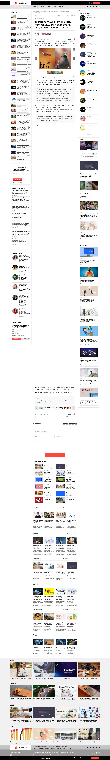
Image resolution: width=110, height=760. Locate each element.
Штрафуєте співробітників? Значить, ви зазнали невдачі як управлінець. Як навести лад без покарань (88, 341)
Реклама (58, 746)
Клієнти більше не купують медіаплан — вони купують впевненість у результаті (87, 300)
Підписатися (17, 179)
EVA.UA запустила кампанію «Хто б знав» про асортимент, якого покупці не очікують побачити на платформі (89, 215)
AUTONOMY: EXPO (91, 63)
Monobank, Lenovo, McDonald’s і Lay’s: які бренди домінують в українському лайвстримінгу (23, 152)
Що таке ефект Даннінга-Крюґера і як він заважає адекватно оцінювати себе (43, 742)
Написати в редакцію (40, 416)
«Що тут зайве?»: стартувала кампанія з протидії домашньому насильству (23, 116)
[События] (91, 3)
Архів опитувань (16, 342)
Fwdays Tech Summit (92, 99)
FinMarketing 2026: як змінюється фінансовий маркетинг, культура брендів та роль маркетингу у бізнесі (23, 93)
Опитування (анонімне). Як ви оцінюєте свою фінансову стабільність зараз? (20, 326)
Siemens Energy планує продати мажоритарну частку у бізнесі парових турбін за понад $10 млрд (21, 225)
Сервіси (42, 6)
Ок (95, 757)
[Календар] (89, 3)
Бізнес (42, 3)
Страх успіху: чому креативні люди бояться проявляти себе (89, 742)
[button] (76, 508)
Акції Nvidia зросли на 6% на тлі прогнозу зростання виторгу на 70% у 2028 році (20, 208)
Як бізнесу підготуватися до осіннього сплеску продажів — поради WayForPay (23, 122)
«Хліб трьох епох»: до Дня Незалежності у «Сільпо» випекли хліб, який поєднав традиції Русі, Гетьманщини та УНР (23, 81)
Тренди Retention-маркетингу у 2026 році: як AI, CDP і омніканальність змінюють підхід (88, 362)
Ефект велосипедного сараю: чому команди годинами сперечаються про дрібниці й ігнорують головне (66, 742)
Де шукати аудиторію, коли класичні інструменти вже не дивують (70, 475)
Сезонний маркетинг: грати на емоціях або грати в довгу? (48, 494)
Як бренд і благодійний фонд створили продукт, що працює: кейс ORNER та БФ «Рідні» (48, 468)
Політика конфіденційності (40, 746)
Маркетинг (35, 3)
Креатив (63, 15)
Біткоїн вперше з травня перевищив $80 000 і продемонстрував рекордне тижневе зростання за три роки (20, 240)
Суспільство (54, 3)
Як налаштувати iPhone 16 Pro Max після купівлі (43, 699)
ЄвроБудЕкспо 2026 (92, 127)
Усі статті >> (65, 507)
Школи (54, 6)
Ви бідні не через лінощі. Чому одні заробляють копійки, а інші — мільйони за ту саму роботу (88, 382)
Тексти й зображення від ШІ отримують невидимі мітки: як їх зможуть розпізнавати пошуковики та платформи (24, 146)
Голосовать (17, 338)
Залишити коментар (55, 454)
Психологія (14, 726)
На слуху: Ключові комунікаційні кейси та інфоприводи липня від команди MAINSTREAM (70, 468)
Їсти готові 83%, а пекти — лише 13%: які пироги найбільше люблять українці (23, 52)
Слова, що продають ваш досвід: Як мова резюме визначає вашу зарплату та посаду (21, 233)
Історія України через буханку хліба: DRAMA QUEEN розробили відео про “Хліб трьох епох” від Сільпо (24, 23)
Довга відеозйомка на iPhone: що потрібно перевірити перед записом (89, 699)
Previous (36, 58)
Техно (47, 3)
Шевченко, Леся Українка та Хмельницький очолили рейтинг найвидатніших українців (24, 64)
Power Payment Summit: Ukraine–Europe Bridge (91, 73)
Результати (26, 338)
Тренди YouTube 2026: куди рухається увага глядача (87, 281)
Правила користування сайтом (41, 748)
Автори (49, 6)
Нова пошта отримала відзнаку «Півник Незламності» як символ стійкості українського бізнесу (23, 34)
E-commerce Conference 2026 (91, 109)
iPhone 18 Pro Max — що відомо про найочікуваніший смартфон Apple (66, 699)
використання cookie (66, 757)
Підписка (96, 3)
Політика (69, 748)
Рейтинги (61, 6)
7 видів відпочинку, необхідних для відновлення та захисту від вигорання (20, 192)
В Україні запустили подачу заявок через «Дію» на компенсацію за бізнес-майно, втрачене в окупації (20, 215)
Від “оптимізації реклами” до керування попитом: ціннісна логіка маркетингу (87, 320)
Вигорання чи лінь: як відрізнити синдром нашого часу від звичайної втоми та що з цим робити (21, 742)
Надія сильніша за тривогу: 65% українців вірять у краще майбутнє (23, 105)
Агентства (35, 6)
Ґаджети (13, 683)
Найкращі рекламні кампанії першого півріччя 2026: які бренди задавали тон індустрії (88, 235)
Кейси (12, 705)
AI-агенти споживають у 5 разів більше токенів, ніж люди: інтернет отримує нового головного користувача (23, 40)
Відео (60, 15)
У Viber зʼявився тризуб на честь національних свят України (24, 75)
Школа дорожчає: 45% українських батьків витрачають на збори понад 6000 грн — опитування (23, 111)
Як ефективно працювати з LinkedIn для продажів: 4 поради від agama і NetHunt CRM (70, 495)
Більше (21, 161)
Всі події (89, 134)
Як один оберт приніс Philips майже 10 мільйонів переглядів (47, 488)
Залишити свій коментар (70, 423)
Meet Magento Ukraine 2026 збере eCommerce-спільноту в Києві (91, 37)
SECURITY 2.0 (90, 118)
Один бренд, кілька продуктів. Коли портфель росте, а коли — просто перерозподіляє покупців (70, 489)
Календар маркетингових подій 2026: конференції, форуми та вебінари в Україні (23, 99)
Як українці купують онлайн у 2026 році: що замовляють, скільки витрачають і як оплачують (23, 17)
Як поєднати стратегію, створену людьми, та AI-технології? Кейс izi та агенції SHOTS (70, 482)
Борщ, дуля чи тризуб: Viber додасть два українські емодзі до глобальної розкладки (23, 70)
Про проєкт (51, 746)
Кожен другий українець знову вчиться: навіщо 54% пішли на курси (23, 140)
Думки (61, 3)
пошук (86, 3)
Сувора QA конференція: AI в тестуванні (91, 27)
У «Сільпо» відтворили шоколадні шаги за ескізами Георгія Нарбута (23, 158)
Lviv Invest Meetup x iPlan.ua (91, 45)
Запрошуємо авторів (56, 748)
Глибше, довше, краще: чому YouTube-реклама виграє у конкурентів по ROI (48, 502)
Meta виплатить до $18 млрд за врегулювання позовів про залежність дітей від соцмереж (20, 199)
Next (74, 58)
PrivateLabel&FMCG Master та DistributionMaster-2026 (91, 55)
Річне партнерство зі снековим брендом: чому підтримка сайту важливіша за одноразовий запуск (66, 721)
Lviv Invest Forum (91, 17)
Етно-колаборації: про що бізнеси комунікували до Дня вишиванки (70, 501)
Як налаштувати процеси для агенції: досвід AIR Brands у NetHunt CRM (48, 482)
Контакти (64, 746)
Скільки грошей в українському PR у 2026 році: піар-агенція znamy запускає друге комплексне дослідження (23, 128)
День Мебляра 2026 (92, 90)
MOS (64, 748)
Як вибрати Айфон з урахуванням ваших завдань (21, 699)
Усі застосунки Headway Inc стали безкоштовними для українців (23, 87)
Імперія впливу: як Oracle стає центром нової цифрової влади (88, 401)
